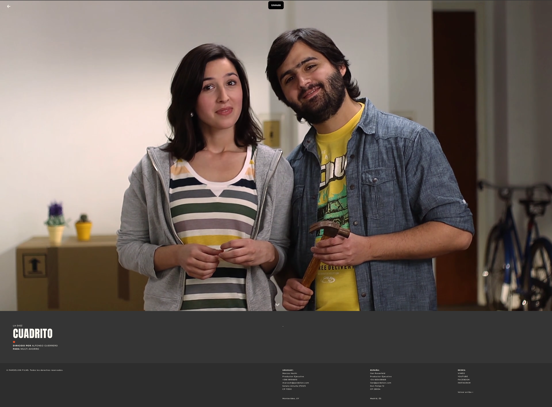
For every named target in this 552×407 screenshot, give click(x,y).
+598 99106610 (289, 380)
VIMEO (461, 373)
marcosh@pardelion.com (295, 383)
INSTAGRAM (464, 383)
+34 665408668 (378, 380)
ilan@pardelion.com (380, 383)
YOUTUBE (463, 376)
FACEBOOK (464, 380)
